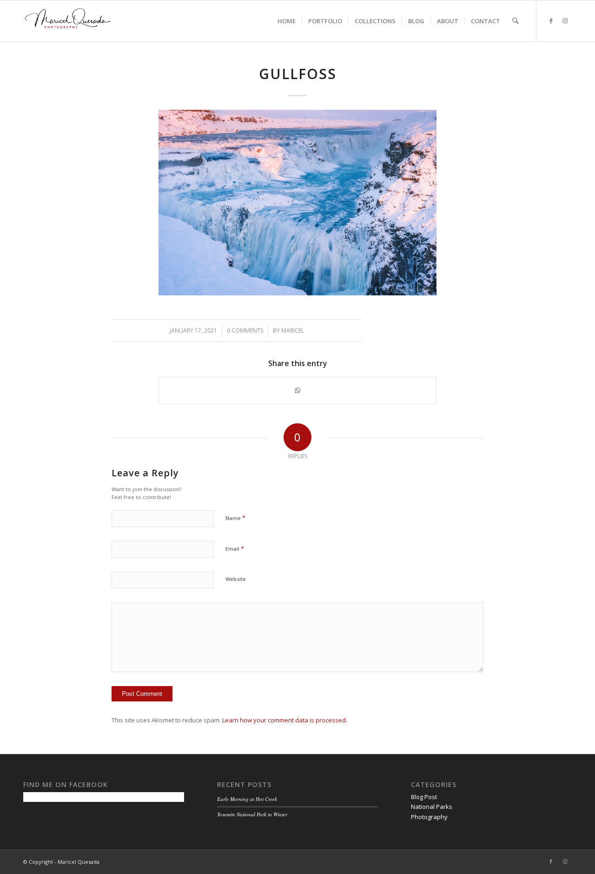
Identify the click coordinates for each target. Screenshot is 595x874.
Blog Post (424, 797)
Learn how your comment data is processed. (284, 720)
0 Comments (245, 330)
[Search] (515, 20)
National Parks (431, 806)
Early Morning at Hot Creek (247, 798)
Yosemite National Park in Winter (252, 814)
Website (235, 578)
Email (234, 548)
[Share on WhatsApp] (297, 390)
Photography (429, 817)
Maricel (292, 330)
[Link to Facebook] (551, 20)
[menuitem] (286, 20)
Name (235, 518)
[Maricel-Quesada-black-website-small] (67, 20)
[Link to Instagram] (565, 20)
